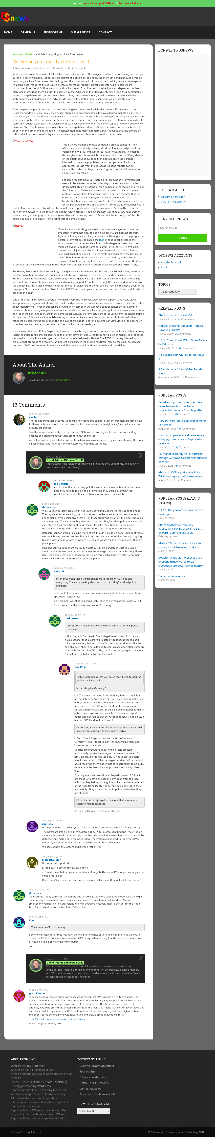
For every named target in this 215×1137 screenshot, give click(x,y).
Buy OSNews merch (173, 202)
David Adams (22, 68)
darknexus (49, 507)
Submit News (80, 32)
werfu (33, 417)
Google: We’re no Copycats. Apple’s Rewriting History (180, 327)
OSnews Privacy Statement (28, 1065)
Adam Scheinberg (56, 1082)
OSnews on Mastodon (93, 1077)
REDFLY (103, 240)
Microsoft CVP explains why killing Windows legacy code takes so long (181, 474)
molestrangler (51, 859)
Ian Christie (61, 483)
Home (8, 32)
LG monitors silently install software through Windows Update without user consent (182, 458)
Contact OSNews (90, 1088)
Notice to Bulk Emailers (94, 1083)
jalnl (32, 920)
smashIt (59, 571)
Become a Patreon (173, 196)
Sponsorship (53, 32)
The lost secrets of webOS (175, 315)
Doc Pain (80, 667)
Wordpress (44, 1086)
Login (164, 267)
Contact (105, 32)
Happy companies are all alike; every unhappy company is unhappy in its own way (181, 439)
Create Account (171, 262)
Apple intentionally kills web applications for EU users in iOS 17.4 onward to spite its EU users (180, 528)
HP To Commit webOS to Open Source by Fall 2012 (182, 342)
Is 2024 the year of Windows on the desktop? (180, 512)
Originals (27, 32)
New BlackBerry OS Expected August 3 (181, 356)
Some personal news (171, 576)
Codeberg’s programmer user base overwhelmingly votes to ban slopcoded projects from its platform (181, 406)
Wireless (30, 54)
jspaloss (47, 824)
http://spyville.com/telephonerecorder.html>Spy (57, 1019)
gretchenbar (37, 993)
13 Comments (78, 68)
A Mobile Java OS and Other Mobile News (180, 371)
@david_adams (61, 380)
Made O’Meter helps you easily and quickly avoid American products (180, 545)
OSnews (15, 1132)
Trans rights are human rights (97, 1094)
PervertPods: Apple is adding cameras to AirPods (182, 423)
